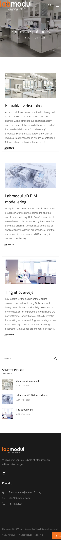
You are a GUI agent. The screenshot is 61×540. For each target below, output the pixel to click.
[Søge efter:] (30, 358)
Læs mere (9, 147)
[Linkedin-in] (4, 473)
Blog (27, 37)
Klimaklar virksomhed (24, 105)
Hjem (18, 37)
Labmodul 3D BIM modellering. (21, 199)
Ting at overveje (19, 292)
